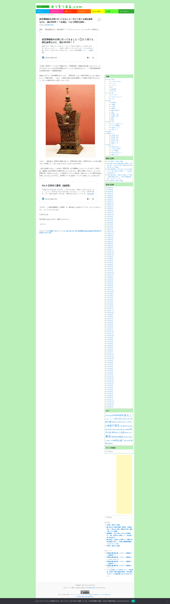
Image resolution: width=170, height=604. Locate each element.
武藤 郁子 (111, 555)
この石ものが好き (116, 148)
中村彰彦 (119, 419)
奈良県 (110, 429)
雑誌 (112, 120)
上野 (115, 418)
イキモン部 (110, 93)
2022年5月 (110, 208)
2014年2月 (110, 374)
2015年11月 (110, 334)
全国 (123, 422)
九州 (124, 419)
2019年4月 (110, 264)
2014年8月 (110, 362)
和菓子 (110, 425)
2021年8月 (110, 218)
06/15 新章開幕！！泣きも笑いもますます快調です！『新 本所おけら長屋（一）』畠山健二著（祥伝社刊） (119, 171)
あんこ (128, 415)
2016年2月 (110, 328)
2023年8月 (110, 197)
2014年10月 (110, 359)
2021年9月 (110, 216)
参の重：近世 (114, 137)
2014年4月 (110, 370)
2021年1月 (110, 230)
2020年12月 (110, 232)
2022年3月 (110, 210)
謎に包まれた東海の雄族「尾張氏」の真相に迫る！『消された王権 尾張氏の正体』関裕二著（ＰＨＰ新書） (119, 529)
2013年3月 (110, 395)
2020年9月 (110, 235)
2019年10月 (110, 255)
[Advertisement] (119, 44)
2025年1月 (110, 187)
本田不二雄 (128, 432)
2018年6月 (110, 282)
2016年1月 (110, 330)
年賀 (126, 429)
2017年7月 (110, 297)
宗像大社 (114, 429)
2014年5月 (110, 368)
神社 (125, 440)
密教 (118, 429)
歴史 (108, 440)
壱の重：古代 (114, 139)
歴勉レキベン (110, 133)
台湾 (76, 231)
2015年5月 (110, 345)
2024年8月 (110, 189)
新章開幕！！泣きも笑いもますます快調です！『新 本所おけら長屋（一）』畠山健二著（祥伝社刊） (119, 535)
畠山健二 (120, 440)
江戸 (111, 440)
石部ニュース (114, 154)
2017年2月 (110, 307)
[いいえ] (168, 601)
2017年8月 (110, 295)
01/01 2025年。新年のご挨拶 (115, 161)
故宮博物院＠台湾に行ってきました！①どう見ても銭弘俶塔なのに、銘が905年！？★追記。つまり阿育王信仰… (65, 20)
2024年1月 (110, 193)
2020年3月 (110, 245)
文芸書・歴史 (114, 116)
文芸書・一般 (114, 114)
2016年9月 (110, 314)
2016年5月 (110, 322)
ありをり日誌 (110, 79)
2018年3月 (110, 285)
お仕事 (109, 100)
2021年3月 (110, 228)
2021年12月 (110, 214)
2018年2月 (110, 287)
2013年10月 (110, 382)
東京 (108, 436)
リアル (113, 98)
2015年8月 (110, 339)
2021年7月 (110, 220)
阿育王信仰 (96, 231)
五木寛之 (128, 419)
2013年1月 (110, 399)
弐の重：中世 (114, 141)
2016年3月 (110, 326)
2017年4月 (110, 303)
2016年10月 (110, 312)
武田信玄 (125, 437)
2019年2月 (110, 268)
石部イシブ (110, 145)
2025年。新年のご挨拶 (113, 525)
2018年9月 (110, 276)
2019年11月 (110, 253)
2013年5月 (110, 391)
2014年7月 (110, 364)
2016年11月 (110, 310)
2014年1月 (110, 376)
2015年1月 (110, 353)
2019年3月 (110, 266)
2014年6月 (110, 366)
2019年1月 (110, 270)
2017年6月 (110, 299)
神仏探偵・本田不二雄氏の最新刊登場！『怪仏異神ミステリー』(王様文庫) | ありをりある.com (120, 572)
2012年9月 (110, 407)
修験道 (120, 422)
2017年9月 (110, 293)
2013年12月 (110, 378)
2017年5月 (110, 301)
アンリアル (114, 95)
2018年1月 (110, 289)
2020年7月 (110, 237)
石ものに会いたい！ (116, 152)
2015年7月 (110, 341)
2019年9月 (110, 257)
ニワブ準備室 (114, 150)
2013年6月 (110, 389)
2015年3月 (110, 349)
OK (133, 601)
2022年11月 (110, 205)
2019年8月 (110, 258)
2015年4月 (110, 347)
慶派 (128, 429)
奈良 (124, 426)
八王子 (126, 422)
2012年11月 (110, 403)
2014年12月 (110, 355)
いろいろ (113, 85)
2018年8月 (110, 278)
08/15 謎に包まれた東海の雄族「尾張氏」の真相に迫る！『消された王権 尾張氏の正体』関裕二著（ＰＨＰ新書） (119, 165)
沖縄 (114, 440)
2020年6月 (110, 239)
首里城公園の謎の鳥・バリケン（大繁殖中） (119, 553)
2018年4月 (110, 284)
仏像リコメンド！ (116, 127)
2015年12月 (110, 332)
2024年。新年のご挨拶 (113, 546)
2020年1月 (110, 249)
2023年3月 (110, 199)
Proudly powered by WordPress (85, 596)
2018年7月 (110, 280)
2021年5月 (110, 224)
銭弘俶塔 (90, 231)
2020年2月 (110, 247)
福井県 (128, 440)
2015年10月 (110, 335)
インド (111, 419)
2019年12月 (110, 251)
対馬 (120, 429)
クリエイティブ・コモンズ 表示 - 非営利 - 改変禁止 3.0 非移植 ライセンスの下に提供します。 (90, 594)
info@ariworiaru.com (92, 587)
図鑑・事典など (115, 110)
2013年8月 (110, 385)
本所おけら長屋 (118, 432)
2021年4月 (110, 226)
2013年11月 (110, 380)
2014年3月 (110, 372)
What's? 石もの (115, 147)
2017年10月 (110, 291)
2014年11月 (110, 357)
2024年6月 (110, 191)
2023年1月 (110, 203)
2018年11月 (110, 274)
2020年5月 (110, 241)
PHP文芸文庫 (109, 415)
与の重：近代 (114, 135)
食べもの (113, 91)
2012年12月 (110, 401)
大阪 (121, 426)
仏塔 (67, 231)
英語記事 (113, 89)
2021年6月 (110, 222)
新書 (112, 118)
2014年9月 (110, 360)
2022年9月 (110, 207)
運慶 (108, 443)
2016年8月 (110, 316)
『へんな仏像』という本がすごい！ (117, 570)
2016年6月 (110, 320)
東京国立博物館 (117, 437)
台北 (73, 231)
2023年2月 (110, 201)
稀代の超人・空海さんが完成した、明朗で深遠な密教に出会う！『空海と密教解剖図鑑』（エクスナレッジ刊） (119, 542)
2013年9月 (110, 384)
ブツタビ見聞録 (49, 231)
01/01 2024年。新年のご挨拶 (115, 180)
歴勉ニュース (114, 143)
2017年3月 (110, 305)
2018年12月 (110, 272)
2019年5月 (110, 262)
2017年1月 (110, 308)
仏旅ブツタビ (110, 121)
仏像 (109, 421)
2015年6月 (110, 343)
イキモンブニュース (116, 97)
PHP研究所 (119, 415)
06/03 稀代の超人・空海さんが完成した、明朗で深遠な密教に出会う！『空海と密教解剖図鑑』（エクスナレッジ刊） (119, 177)
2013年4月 (110, 393)
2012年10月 (110, 405)
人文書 (113, 106)
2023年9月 (110, 195)
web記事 (113, 102)
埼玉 (117, 425)
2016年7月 (110, 318)
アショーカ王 (61, 231)
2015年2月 (110, 351)
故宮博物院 (81, 231)
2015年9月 (110, 337)
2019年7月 (110, 260)
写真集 (113, 108)
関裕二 (112, 443)
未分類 (109, 131)
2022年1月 (110, 212)
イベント (113, 83)
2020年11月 (110, 234)
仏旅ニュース (114, 129)
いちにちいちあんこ (116, 81)
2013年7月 (110, 387)
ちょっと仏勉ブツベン (117, 123)
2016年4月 (110, 324)
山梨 (123, 429)
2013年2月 (110, 397)
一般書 (113, 104)
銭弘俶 (86, 231)
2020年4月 (110, 243)
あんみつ (107, 419)
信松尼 (116, 422)
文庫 (112, 112)
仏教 (70, 231)
